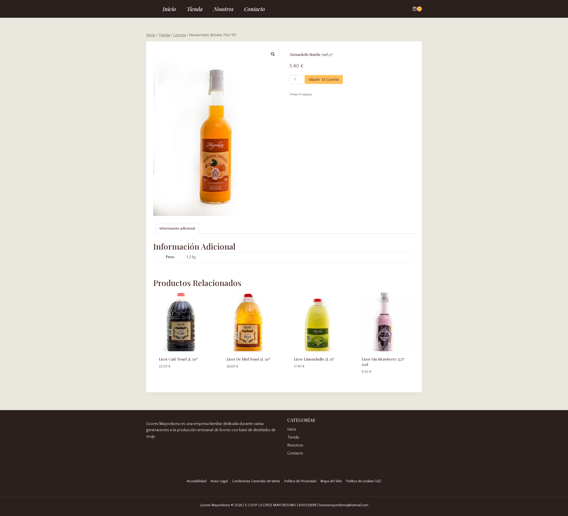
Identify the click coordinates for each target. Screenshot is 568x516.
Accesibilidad (196, 481)
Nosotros (223, 8)
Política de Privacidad (300, 481)
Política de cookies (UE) (363, 481)
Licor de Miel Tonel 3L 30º (248, 359)
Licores (307, 94)
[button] (273, 54)
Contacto (254, 8)
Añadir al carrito (323, 79)
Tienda (195, 8)
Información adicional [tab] (177, 228)
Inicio (169, 8)
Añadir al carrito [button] (176, 379)
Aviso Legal (219, 481)
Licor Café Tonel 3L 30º (178, 359)
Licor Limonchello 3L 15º (314, 359)
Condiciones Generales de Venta (256, 481)
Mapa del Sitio (331, 481)
